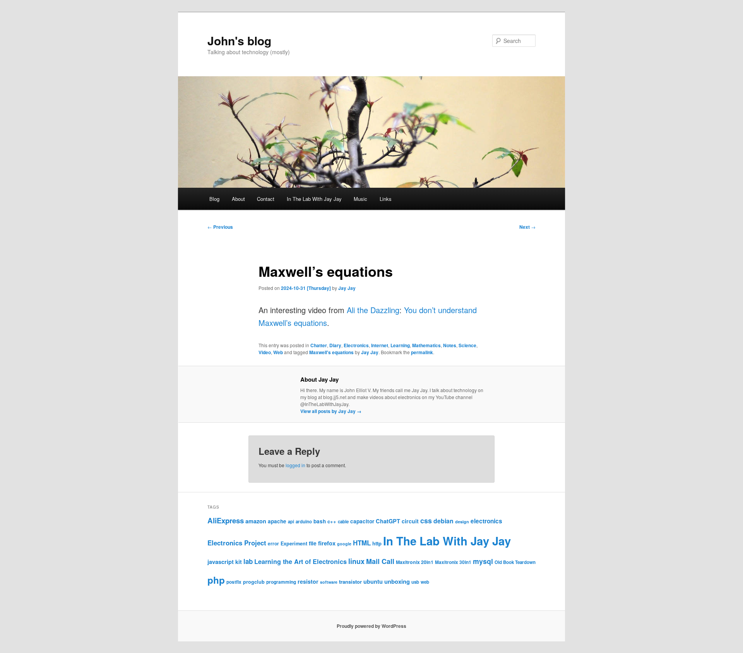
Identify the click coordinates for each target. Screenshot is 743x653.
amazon (255, 521)
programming (281, 582)
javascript (220, 562)
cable (343, 521)
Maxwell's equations (331, 352)
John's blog (239, 40)
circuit (410, 521)
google (344, 544)
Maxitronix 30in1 (453, 562)
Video (265, 352)
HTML (362, 542)
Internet (379, 345)
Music (360, 198)
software (328, 582)
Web (278, 352)
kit (238, 562)
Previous (220, 226)
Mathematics (426, 345)
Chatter (318, 345)
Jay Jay (347, 288)
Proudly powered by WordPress (371, 625)
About (238, 198)
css (426, 521)
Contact (265, 198)
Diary (335, 345)
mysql (483, 561)
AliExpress (225, 520)
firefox (327, 543)
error (273, 543)
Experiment (294, 543)
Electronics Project (236, 542)
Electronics (356, 345)
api (291, 521)
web (425, 582)
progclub (254, 581)
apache (277, 521)
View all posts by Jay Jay (330, 411)
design (462, 521)
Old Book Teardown (515, 562)
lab (248, 561)
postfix (233, 582)
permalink (422, 352)
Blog (214, 198)
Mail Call (380, 561)
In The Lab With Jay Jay (314, 198)
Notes (449, 345)
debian (443, 520)
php (216, 579)
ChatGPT (388, 521)
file (313, 543)
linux (356, 561)
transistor (350, 581)
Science (467, 345)
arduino (304, 521)
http (377, 543)
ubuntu (373, 581)
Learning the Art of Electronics (300, 561)
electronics (486, 521)
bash (319, 521)
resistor (308, 581)
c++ (331, 521)
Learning (400, 345)
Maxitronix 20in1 (414, 562)
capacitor (362, 521)
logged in (295, 465)
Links (386, 198)
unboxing (397, 581)
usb (415, 582)
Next (527, 226)
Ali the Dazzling (373, 309)
